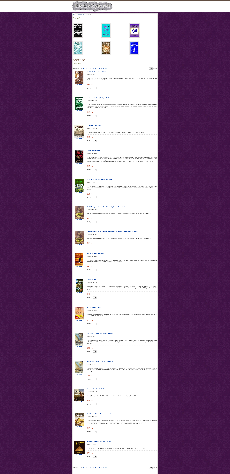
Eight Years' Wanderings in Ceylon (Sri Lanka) (99, 98)
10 (99, 68)
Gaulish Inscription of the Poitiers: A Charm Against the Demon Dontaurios (107, 207)
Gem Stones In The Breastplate (95, 253)
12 (103, 68)
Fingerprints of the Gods (93, 150)
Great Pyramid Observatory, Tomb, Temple (99, 441)
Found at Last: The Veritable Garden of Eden (99, 179)
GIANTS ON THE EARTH (94, 307)
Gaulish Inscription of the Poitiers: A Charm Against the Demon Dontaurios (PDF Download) (112, 231)
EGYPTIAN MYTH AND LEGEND (96, 71)
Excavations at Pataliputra (94, 125)
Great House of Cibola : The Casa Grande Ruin (100, 413)
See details (79, 84)
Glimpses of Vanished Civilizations (96, 389)
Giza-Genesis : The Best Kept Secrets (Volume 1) (100, 333)
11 (101, 68)
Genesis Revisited (91, 279)
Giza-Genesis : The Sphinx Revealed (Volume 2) (100, 361)
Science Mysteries (80, 14)
